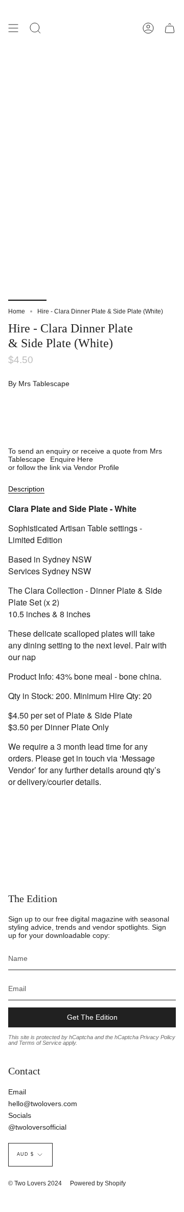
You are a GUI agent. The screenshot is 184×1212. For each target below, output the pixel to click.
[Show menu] (13, 28)
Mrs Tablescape (44, 383)
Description (26, 489)
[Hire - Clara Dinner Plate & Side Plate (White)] (27, 276)
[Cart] (170, 28)
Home (16, 311)
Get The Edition (92, 1017)
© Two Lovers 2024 (35, 1183)
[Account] (148, 28)
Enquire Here (71, 459)
